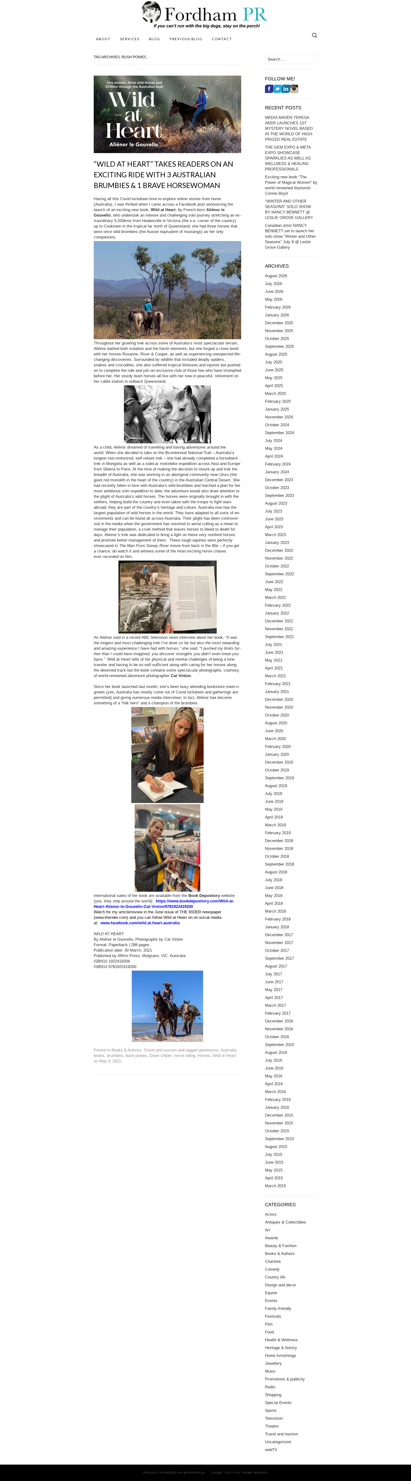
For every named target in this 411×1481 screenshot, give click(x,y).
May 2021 (273, 660)
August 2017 (276, 966)
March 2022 (275, 597)
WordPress (194, 1472)
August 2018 (276, 872)
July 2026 (273, 283)
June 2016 (274, 1068)
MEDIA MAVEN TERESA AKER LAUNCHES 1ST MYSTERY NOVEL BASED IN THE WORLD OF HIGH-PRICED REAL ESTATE (289, 128)
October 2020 (277, 715)
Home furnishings (280, 1355)
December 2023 (279, 480)
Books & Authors (126, 1050)
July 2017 (273, 974)
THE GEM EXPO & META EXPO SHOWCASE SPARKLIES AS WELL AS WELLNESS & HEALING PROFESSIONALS (288, 158)
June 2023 (274, 519)
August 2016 (276, 1052)
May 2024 (273, 448)
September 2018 (279, 864)
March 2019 (275, 825)
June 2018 (274, 888)
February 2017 (278, 1013)
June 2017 (274, 982)
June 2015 (274, 1162)
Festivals (273, 1316)
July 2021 (273, 644)
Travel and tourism (160, 1050)
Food (269, 1332)
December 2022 (279, 550)
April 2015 (274, 1178)
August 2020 (276, 723)
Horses (203, 1055)
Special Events (278, 1402)
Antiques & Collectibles (285, 1222)
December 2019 (279, 762)
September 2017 (279, 958)
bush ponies (136, 1055)
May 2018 (273, 895)
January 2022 (277, 613)
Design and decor (280, 1285)
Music (270, 1371)
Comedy (272, 1269)
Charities (273, 1261)
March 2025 (275, 393)
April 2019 (274, 817)
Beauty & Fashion (280, 1246)
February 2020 (278, 746)
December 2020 (279, 699)
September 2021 (279, 636)
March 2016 (275, 1091)
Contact (222, 39)
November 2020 (279, 707)
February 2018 (278, 919)
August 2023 (276, 503)
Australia (228, 1050)
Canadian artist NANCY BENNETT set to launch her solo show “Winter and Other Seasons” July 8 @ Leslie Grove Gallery (290, 236)
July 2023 (273, 511)
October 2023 (277, 487)
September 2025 (279, 346)
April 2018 (274, 903)
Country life (275, 1277)
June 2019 (274, 801)
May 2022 (273, 589)
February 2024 (278, 464)
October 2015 (277, 1131)
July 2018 (273, 880)
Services (130, 39)
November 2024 (279, 417)
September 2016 (279, 1044)
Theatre (272, 1426)
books (99, 1055)
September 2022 (279, 574)
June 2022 (274, 582)
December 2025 (279, 323)
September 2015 (279, 1139)
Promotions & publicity (285, 1379)
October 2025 (277, 338)
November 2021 (279, 629)
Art (267, 1230)
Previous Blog (186, 39)
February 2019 (278, 833)
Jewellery (273, 1363)
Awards (271, 1238)
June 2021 (274, 652)
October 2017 (277, 950)
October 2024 (277, 425)
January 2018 (277, 927)
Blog (154, 39)
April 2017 (274, 997)
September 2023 (279, 495)
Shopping (273, 1395)
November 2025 (279, 331)
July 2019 (273, 793)
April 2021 (274, 668)
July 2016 (273, 1060)
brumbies (115, 1055)
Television (274, 1418)
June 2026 (274, 291)
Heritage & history (281, 1347)
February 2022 (278, 605)
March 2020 (275, 738)
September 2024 (279, 433)
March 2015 (275, 1186)
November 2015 (279, 1123)
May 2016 (273, 1076)
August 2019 (276, 786)
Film (269, 1324)
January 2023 (277, 542)
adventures (208, 1050)
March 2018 (275, 911)
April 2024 (274, 456)
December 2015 (279, 1115)
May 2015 (273, 1170)
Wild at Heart (224, 1055)
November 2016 (279, 1029)
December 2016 (279, 1021)
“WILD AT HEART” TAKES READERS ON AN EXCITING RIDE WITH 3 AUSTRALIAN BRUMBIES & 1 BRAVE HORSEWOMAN (163, 174)
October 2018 (277, 856)
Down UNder (160, 1055)
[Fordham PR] (205, 14)
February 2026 (278, 307)
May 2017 (273, 989)
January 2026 (277, 315)
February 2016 (278, 1099)
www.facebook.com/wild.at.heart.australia (140, 923)
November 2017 (279, 942)
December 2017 (279, 935)
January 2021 (277, 691)
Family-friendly (278, 1308)
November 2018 (279, 848)
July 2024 (273, 440)
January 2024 (277, 472)
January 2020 (277, 754)
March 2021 (275, 676)
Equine (271, 1293)
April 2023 (274, 527)
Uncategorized (278, 1442)
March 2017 (275, 1005)
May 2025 (273, 378)
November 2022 (279, 558)
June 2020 (274, 731)
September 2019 (279, 778)
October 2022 (277, 566)
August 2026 (276, 276)
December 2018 (279, 840)
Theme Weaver (254, 1472)
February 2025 (278, 401)
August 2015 (276, 1146)
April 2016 (274, 1084)
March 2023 (275, 534)
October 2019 (277, 770)
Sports (271, 1410)
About (103, 39)
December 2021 (279, 621)
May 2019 (273, 809)
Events (271, 1300)
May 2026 (273, 299)
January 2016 (277, 1107)
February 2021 (278, 684)
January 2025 (277, 409)
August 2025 (276, 354)
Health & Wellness (281, 1340)
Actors (271, 1214)
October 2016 (277, 1037)
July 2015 (273, 1154)
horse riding (184, 1055)
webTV (271, 1449)
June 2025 (274, 370)
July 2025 (273, 362)
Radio (270, 1387)
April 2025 (274, 385)
